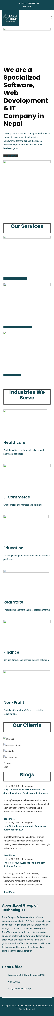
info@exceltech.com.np (28, 3)
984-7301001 (28, 6)
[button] (10, 155)
